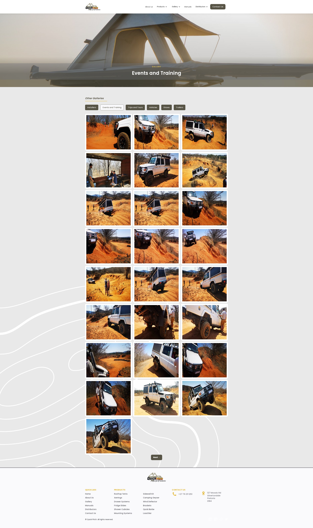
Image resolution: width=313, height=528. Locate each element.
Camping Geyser (151, 497)
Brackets (147, 505)
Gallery (88, 501)
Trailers (179, 107)
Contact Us (217, 6)
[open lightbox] (108, 132)
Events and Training (112, 107)
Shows (166, 107)
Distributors (90, 509)
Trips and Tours (135, 107)
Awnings (118, 497)
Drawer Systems (122, 501)
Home (88, 494)
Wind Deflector (150, 501)
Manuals (187, 7)
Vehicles (153, 107)
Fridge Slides (120, 505)
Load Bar (147, 513)
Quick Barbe (148, 509)
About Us (89, 497)
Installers (91, 107)
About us (149, 7)
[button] (162, 6)
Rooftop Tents (121, 494)
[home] (93, 6)
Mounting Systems (123, 513)
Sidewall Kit (148, 494)
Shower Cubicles (122, 509)
